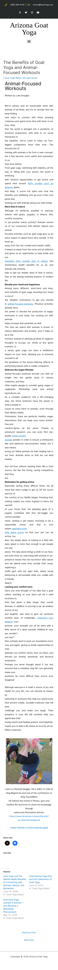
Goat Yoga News (13, 78)
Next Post (29, 940)
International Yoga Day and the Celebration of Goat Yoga (40, 879)
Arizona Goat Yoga (29, 28)
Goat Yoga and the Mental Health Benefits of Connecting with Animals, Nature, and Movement (14, 882)
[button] (29, 41)
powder (8, 440)
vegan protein (19, 436)
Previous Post (29, 932)
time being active (14, 532)
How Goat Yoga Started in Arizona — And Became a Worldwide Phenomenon (13, 905)
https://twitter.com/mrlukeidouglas (29, 827)
